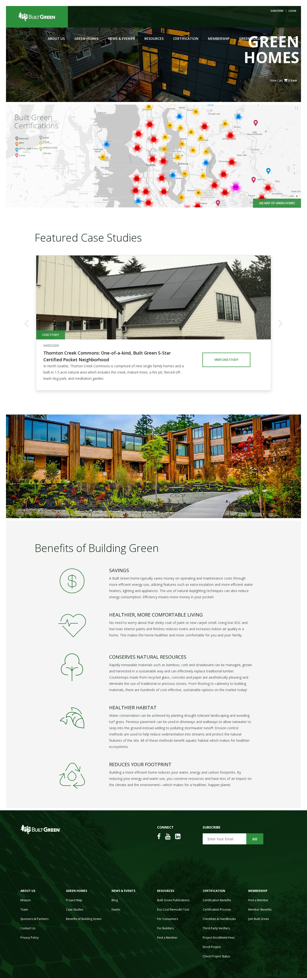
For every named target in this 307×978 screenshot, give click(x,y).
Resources (154, 38)
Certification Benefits (217, 900)
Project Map (74, 900)
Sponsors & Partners (34, 919)
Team (24, 909)
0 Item (292, 80)
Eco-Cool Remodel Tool (173, 909)
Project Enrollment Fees (219, 938)
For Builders (165, 928)
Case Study (50, 335)
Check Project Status (216, 956)
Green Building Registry (261, 38)
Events (116, 909)
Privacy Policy (29, 938)
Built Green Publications (173, 900)
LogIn (292, 10)
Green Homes (86, 38)
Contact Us (27, 928)
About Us (56, 38)
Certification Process (217, 909)
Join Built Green (258, 919)
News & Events (121, 38)
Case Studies (74, 909)
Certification (185, 38)
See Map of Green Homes (277, 203)
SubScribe (277, 10)
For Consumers (167, 919)
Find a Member (167, 938)
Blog (115, 900)
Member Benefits (260, 909)
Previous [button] (26, 323)
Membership (219, 38)
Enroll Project (212, 947)
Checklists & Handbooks (219, 919)
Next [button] (280, 323)
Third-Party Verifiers (216, 928)
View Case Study (226, 360)
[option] (153, 323)
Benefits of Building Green (83, 919)
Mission (25, 900)
